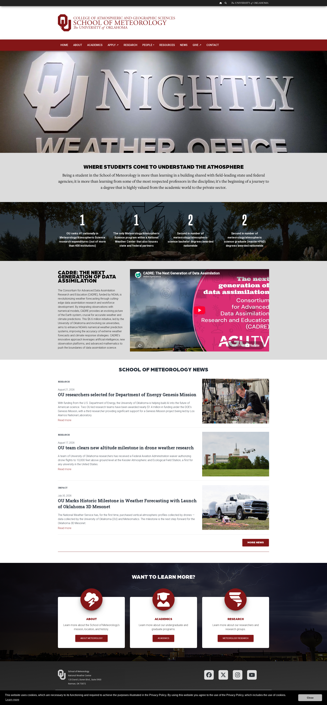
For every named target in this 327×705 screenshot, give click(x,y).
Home (64, 45)
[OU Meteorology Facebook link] (209, 674)
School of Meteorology (78, 671)
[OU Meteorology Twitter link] (223, 674)
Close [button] (310, 697)
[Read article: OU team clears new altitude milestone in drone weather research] (235, 454)
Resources (167, 45)
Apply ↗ (113, 45)
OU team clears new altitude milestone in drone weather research (126, 448)
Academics (95, 45)
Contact (212, 45)
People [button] (147, 45)
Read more (64, 420)
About (77, 45)
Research (130, 45)
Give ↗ (197, 45)
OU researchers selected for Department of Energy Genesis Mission (127, 394)
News (184, 45)
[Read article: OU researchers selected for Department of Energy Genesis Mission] (235, 401)
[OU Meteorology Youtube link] (252, 674)
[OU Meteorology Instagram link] (237, 674)
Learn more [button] (12, 699)
